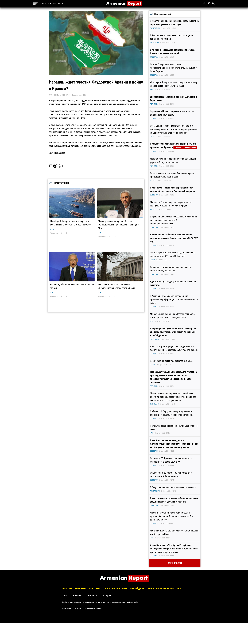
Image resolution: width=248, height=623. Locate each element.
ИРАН (52, 230)
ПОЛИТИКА (153, 104)
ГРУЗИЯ (152, 136)
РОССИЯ (152, 180)
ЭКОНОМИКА (154, 43)
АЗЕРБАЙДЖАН (155, 28)
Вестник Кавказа (57, 153)
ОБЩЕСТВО (154, 57)
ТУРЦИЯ (152, 209)
